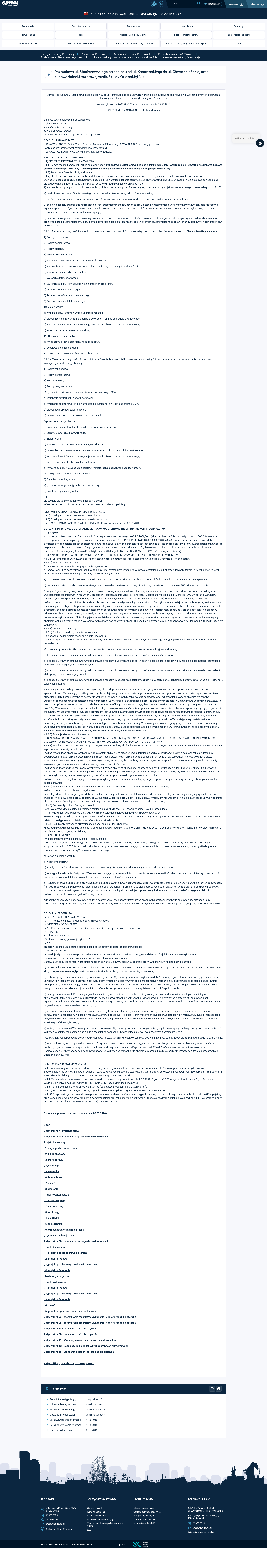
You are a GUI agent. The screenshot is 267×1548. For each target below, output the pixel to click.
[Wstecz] (48, 74)
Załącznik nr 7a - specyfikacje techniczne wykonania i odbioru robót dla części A (90, 1316)
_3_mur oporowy (53, 1159)
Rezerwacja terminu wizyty (100, 1519)
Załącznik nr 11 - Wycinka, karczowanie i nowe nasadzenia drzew (81, 1340)
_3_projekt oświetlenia (57, 1299)
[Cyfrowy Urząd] (154, 4)
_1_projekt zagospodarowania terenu (65, 1252)
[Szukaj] (198, 3)
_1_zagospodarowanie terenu (61, 1148)
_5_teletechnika (53, 1223)
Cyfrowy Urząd (94, 1508)
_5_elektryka (51, 1171)
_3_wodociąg (51, 1212)
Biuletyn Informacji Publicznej (57, 54)
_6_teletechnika (53, 1177)
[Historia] (212, 1389)
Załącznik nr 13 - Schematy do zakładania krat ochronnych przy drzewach (86, 1345)
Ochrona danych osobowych (147, 1512)
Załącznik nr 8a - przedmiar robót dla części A (70, 1328)
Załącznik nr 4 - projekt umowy (61, 1130)
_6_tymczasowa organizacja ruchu (64, 1229)
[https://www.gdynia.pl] (10, 4)
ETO (89, 1529)
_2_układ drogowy (54, 1153)
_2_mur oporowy (53, 1206)
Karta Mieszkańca (96, 1512)
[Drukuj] (219, 1389)
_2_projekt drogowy (55, 1258)
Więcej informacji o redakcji (201, 1532)
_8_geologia (51, 1188)
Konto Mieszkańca (96, 1515)
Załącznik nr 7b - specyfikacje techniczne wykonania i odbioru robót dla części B (90, 1322)
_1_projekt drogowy (55, 1287)
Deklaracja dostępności (145, 1519)
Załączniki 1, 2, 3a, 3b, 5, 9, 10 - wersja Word (69, 1363)
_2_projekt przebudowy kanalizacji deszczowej (71, 1293)
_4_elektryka (51, 1218)
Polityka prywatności (144, 1515)
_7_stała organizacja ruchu (59, 1235)
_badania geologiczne (56, 1276)
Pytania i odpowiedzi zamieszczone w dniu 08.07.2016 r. (76, 1113)
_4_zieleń (49, 1305)
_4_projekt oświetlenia (57, 1270)
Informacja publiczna (144, 1508)
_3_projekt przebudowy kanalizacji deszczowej (71, 1264)
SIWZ (47, 1124)
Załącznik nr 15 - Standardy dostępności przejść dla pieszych (79, 1351)
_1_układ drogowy (54, 1200)
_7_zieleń (49, 1183)
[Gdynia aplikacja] (161, 4)
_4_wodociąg (51, 1165)
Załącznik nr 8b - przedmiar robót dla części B (70, 1334)
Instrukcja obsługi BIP (144, 1523)
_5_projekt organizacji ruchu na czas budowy (70, 1311)
